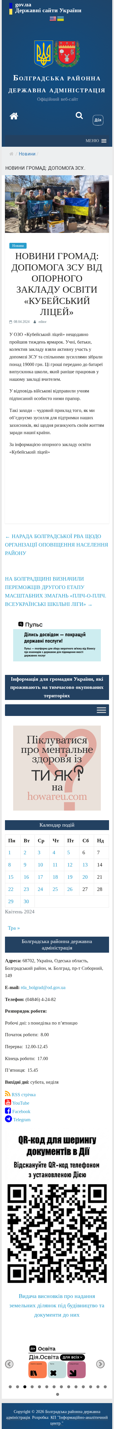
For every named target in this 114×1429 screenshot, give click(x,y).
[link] (43, 987)
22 (10, 889)
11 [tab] (83, 1388)
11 (55, 865)
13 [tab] (98, 1388)
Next (100, 1364)
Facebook (20, 1111)
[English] (53, 18)
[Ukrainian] (61, 18)
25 (55, 889)
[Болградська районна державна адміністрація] (14, 116)
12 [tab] (91, 1388)
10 (40, 865)
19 (69, 877)
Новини (27, 154)
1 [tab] (10, 1388)
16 (26, 877)
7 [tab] (54, 1388)
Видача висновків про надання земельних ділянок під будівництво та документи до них (56, 1305)
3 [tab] (25, 1388)
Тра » (14, 928)
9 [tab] (69, 1388)
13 (85, 865)
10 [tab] (76, 1388)
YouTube (20, 1103)
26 (69, 889)
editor (42, 322)
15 (10, 877)
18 (55, 877)
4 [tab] (32, 1388)
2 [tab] (17, 1388)
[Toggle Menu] (101, 710)
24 (40, 889)
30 (26, 901)
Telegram (21, 1119)
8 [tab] (61, 1388)
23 (26, 889)
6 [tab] (47, 1388)
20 (85, 877)
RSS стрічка (23, 1094)
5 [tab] (39, 1388)
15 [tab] (58, 1395)
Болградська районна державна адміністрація (57, 83)
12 (69, 865)
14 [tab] (105, 1388)
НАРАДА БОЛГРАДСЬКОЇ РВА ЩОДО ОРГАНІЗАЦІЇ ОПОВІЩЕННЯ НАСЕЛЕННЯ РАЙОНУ (56, 544)
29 (10, 901)
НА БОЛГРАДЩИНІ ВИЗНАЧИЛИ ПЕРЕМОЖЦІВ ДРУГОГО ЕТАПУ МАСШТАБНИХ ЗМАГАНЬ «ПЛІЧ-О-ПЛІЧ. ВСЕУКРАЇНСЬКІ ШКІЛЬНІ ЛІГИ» (55, 591)
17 (40, 877)
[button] (92, 141)
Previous (9, 1364)
